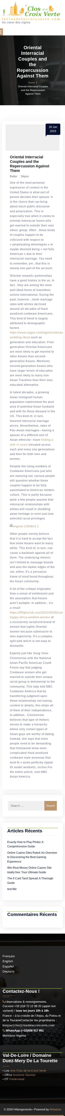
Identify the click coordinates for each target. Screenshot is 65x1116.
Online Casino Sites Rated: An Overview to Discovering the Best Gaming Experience (32, 857)
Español (8, 966)
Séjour (25, 176)
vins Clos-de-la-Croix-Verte (28, 1070)
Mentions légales (14, 1035)
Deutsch (8, 971)
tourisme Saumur (24, 1074)
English (8, 961)
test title (12, 889)
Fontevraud (16, 1079)
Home (31, 82)
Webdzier (55, 1109)
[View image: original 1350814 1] (24, 526)
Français (9, 956)
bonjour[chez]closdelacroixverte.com (29, 1025)
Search (50, 805)
